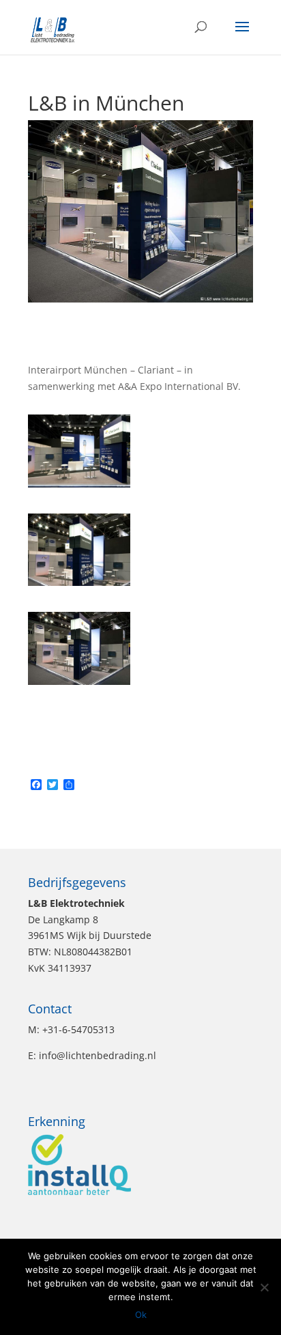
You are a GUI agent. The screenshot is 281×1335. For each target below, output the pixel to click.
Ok (141, 1314)
